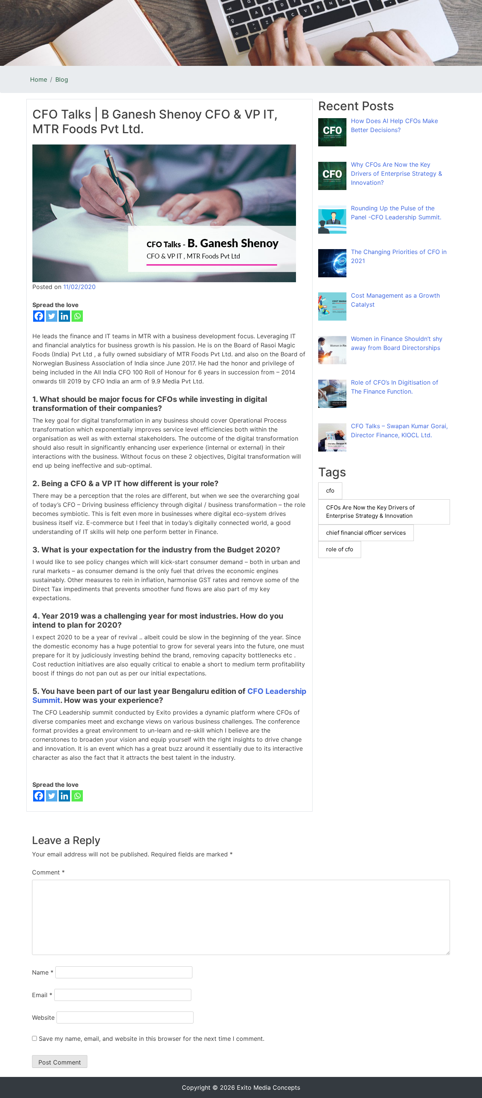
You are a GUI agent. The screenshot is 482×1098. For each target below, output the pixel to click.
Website (43, 1017)
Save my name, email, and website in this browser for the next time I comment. (151, 1038)
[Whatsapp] (77, 316)
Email (42, 995)
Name (42, 972)
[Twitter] (51, 316)
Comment (48, 872)
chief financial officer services (366, 532)
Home (38, 79)
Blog (61, 79)
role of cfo (339, 549)
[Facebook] (38, 316)
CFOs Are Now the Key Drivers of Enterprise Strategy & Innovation (370, 512)
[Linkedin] (64, 316)
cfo (330, 490)
